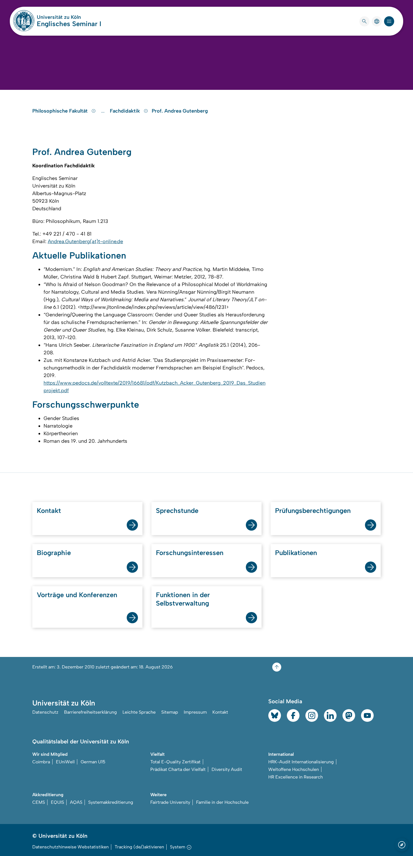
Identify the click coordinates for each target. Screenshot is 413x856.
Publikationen (296, 553)
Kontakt (49, 510)
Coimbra (41, 761)
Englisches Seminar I (69, 24)
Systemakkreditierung (110, 802)
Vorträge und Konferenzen (77, 595)
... (103, 111)
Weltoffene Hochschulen (293, 769)
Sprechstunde (177, 510)
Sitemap (169, 712)
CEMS (38, 802)
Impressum (195, 712)
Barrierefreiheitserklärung (90, 712)
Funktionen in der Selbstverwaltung (183, 599)
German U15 (93, 761)
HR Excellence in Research (295, 777)
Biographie (54, 553)
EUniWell (65, 761)
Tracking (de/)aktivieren (139, 847)
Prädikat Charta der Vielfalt (178, 769)
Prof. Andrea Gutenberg (180, 111)
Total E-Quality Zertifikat (175, 761)
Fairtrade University (170, 802)
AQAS (76, 802)
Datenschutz (45, 712)
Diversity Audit (227, 769)
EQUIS (57, 802)
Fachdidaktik (125, 111)
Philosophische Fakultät (60, 111)
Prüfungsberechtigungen (313, 510)
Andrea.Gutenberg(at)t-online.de (85, 241)
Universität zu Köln (69, 17)
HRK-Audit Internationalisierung (301, 761)
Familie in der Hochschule (222, 802)
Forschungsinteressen (189, 553)
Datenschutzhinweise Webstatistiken (70, 847)
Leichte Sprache (139, 712)
